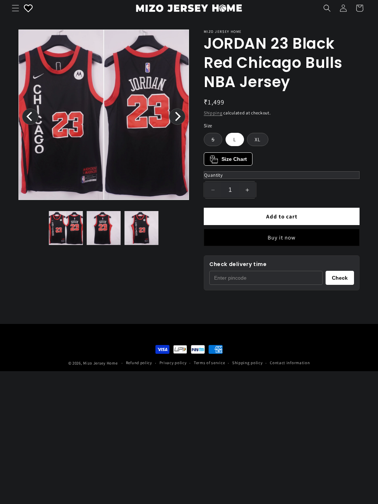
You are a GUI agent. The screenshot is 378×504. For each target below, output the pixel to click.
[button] (15, 8)
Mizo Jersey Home (100, 363)
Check (340, 278)
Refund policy (139, 362)
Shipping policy (247, 362)
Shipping (213, 112)
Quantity (213, 175)
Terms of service (209, 362)
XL (258, 139)
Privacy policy (173, 362)
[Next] (177, 116)
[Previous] (30, 116)
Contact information (290, 362)
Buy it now (282, 237)
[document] (103, 117)
